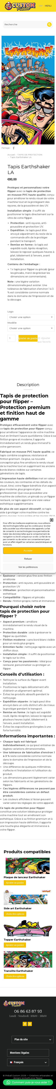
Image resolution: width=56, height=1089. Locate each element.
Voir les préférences (28, 567)
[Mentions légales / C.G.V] (28, 1053)
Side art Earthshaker (18, 908)
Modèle (12, 322)
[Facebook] (25, 1024)
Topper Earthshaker (17, 939)
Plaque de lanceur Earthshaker (24, 877)
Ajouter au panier (28, 338)
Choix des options (15, 914)
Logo (10, 311)
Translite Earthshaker (18, 970)
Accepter (28, 550)
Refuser (28, 558)
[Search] (49, 24)
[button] (51, 519)
